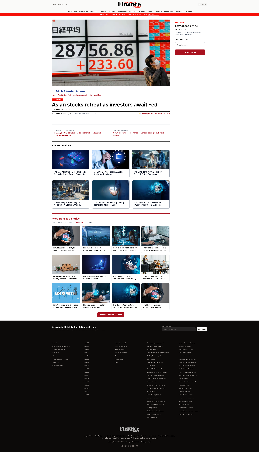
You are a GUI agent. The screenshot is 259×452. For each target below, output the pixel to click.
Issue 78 (86, 365)
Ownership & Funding (185, 388)
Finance (103, 11)
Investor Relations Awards (187, 343)
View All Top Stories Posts (111, 315)
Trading (142, 11)
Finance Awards (152, 417)
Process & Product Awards (187, 359)
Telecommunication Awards (187, 362)
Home (54, 95)
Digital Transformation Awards (156, 378)
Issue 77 (86, 369)
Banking (112, 11)
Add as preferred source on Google (155, 113)
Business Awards (152, 349)
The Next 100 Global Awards (187, 372)
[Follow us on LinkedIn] (133, 446)
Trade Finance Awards (186, 369)
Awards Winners (120, 349)
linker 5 (66, 110)
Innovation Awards (152, 398)
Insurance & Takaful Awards (156, 401)
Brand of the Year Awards (155, 346)
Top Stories (72, 11)
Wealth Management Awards (188, 375)
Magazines (168, 11)
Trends (189, 11)
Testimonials (119, 356)
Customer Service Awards (155, 362)
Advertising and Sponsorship (61, 346)
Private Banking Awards (186, 407)
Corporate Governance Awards (157, 372)
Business (93, 11)
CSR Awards (151, 365)
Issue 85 (86, 343)
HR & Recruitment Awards (187, 365)
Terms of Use (56, 362)
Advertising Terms (57, 365)
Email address (166, 326)
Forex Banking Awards (154, 395)
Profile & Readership (58, 349)
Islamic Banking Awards (186, 349)
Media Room (119, 359)
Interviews (83, 11)
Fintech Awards (152, 382)
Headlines (180, 11)
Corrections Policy (184, 391)
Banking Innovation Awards (155, 411)
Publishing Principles (185, 385)
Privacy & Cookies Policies (60, 359)
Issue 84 (86, 346)
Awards (159, 11)
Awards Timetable (121, 346)
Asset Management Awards (155, 343)
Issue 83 (86, 349)
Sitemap (143, 442)
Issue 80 (86, 359)
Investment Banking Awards (155, 404)
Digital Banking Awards (154, 414)
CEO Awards (151, 359)
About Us (54, 343)
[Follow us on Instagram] (126, 446)
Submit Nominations (121, 352)
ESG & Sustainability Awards (156, 388)
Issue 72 (86, 385)
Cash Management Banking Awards (158, 352)
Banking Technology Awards (156, 356)
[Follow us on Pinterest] (122, 446)
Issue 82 (86, 352)
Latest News (56, 356)
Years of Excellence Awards (187, 382)
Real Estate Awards (185, 352)
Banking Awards (152, 407)
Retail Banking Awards (186, 414)
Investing (133, 11)
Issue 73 (86, 382)
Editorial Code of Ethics (186, 395)
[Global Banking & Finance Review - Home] (129, 5)
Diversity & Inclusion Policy (187, 398)
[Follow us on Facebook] (129, 446)
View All (86, 395)
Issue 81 (86, 356)
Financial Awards (184, 404)
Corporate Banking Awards (155, 375)
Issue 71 (86, 388)
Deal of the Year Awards (154, 369)
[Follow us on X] (137, 446)
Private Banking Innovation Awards (189, 411)
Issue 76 (86, 372)
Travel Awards (183, 378)
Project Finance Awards (186, 356)
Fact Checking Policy (185, 401)
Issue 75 (86, 375)
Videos (150, 11)
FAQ (116, 362)
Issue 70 (86, 391)
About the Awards (120, 343)
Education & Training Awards (156, 385)
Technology (122, 11)
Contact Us (55, 352)
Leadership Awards (185, 346)
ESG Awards (151, 391)
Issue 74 (86, 378)
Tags (149, 442)
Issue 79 (86, 362)
